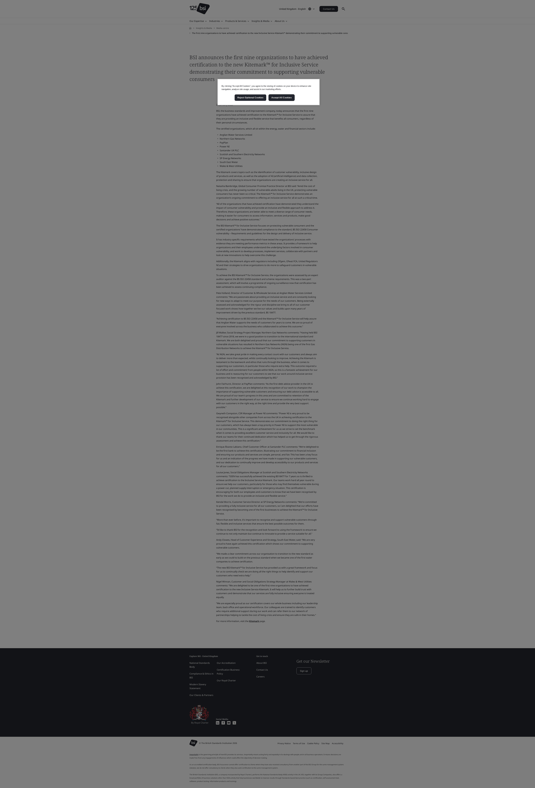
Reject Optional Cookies (250, 97)
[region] (268, 92)
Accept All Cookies (281, 97)
